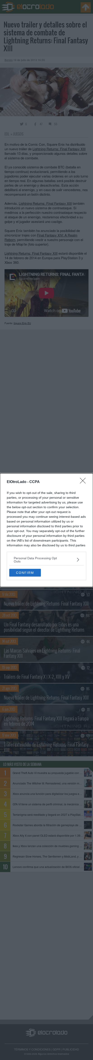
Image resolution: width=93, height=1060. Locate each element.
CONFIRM (25, 572)
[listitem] (46, 560)
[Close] (84, 482)
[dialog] (46, 530)
